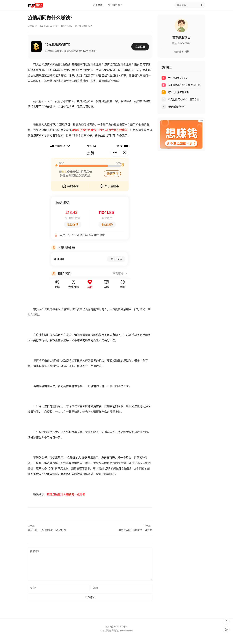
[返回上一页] (226, 621)
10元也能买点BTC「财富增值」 (184, 99)
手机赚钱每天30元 (177, 77)
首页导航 (98, 5)
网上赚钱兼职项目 (84, 25)
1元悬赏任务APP (176, 106)
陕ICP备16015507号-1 (116, 626)
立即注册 (140, 46)
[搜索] (202, 5)
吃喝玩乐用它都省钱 (178, 92)
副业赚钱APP (115, 5)
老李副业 (32, 25)
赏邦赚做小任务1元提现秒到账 (184, 85)
